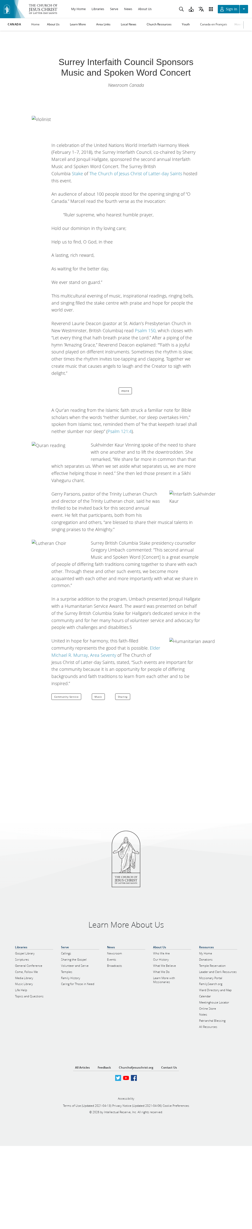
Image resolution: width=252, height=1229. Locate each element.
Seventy (108, 655)
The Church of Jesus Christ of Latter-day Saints (135, 173)
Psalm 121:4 (120, 431)
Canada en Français (213, 24)
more (125, 391)
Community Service (66, 696)
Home (35, 24)
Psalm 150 (145, 330)
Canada (14, 24)
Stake (77, 173)
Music (98, 696)
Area (94, 655)
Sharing (122, 696)
